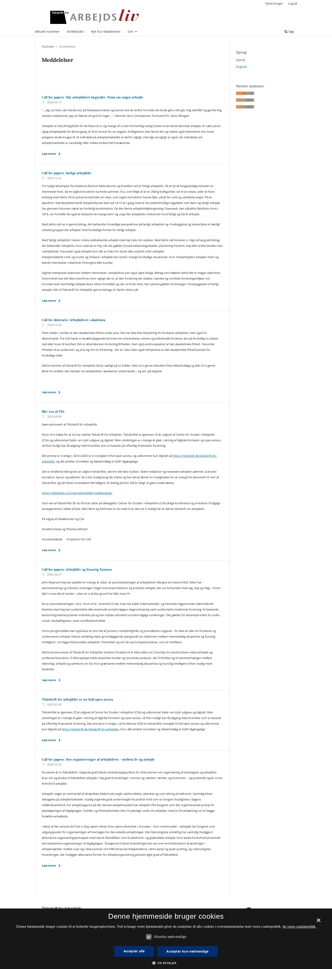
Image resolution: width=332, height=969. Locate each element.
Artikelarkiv (75, 31)
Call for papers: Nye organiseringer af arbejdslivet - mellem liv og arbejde (98, 759)
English (241, 67)
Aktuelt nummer (47, 31)
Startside (48, 46)
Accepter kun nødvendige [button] (187, 951)
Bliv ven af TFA (53, 411)
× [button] (318, 922)
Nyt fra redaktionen (106, 31)
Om (131, 31)
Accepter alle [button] (134, 951)
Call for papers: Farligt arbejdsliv (66, 173)
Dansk (240, 60)
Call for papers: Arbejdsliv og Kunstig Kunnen (77, 569)
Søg (291, 31)
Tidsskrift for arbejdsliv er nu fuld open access (77, 699)
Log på (292, 3)
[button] (166, 963)
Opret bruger (274, 3)
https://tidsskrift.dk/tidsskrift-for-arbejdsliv (90, 729)
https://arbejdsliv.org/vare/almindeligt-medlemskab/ (77, 493)
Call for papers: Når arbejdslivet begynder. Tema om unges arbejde (92, 97)
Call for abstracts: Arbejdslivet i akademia (73, 320)
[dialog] (166, 939)
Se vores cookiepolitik (299, 926)
